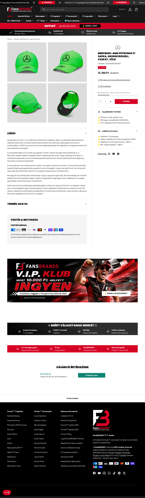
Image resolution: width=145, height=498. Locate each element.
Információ (54, 21)
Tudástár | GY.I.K (67, 416)
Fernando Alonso (41, 452)
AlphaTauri (11, 457)
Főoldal (9, 39)
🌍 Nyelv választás (72, 21)
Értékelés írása (92, 375)
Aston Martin (12, 434)
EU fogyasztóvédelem (69, 452)
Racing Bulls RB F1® (14, 448)
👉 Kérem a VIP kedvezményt (116, 293)
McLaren (10, 429)
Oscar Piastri (39, 438)
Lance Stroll (39, 457)
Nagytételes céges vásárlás (72, 443)
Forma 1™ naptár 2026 (69, 425)
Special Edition (24, 16)
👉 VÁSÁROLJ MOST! (90, 26)
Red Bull (118, 452)
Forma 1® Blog (66, 434)
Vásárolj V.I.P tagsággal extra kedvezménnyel (84, 2)
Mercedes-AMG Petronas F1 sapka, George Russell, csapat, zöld (27, 39)
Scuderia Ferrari (13, 420)
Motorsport (102, 16)
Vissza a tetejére (72, 398)
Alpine (9, 443)
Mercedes (126, 452)
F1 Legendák (88, 16)
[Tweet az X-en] (109, 154)
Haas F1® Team (13, 452)
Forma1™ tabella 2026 (69, 429)
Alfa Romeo (11, 461)
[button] (136, 9)
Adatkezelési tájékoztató (70, 461)
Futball (28, 21)
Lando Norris (39, 434)
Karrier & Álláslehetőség (70, 448)
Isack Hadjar (39, 429)
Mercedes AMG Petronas (17, 425)
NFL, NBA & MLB (13, 21)
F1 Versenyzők (71, 16)
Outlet (9, 16)
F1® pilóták (121, 455)
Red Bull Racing (13, 416)
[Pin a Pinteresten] (118, 154)
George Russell (40, 443)
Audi (9, 438)
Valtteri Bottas (40, 466)
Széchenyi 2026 (67, 457)
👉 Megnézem (47, 2)
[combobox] (74, 9)
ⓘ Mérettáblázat (104, 86)
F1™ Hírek (41, 21)
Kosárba (126, 101)
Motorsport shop (14, 466)
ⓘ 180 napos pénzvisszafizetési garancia (114, 80)
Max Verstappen (40, 425)
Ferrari (111, 452)
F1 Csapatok (55, 16)
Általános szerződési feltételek (73, 466)
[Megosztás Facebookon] (113, 154)
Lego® (115, 16)
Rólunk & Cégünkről (68, 420)
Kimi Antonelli (39, 448)
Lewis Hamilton (40, 416)
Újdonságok (40, 16)
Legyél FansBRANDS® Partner (72, 438)
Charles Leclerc (40, 420)
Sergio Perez (39, 461)
